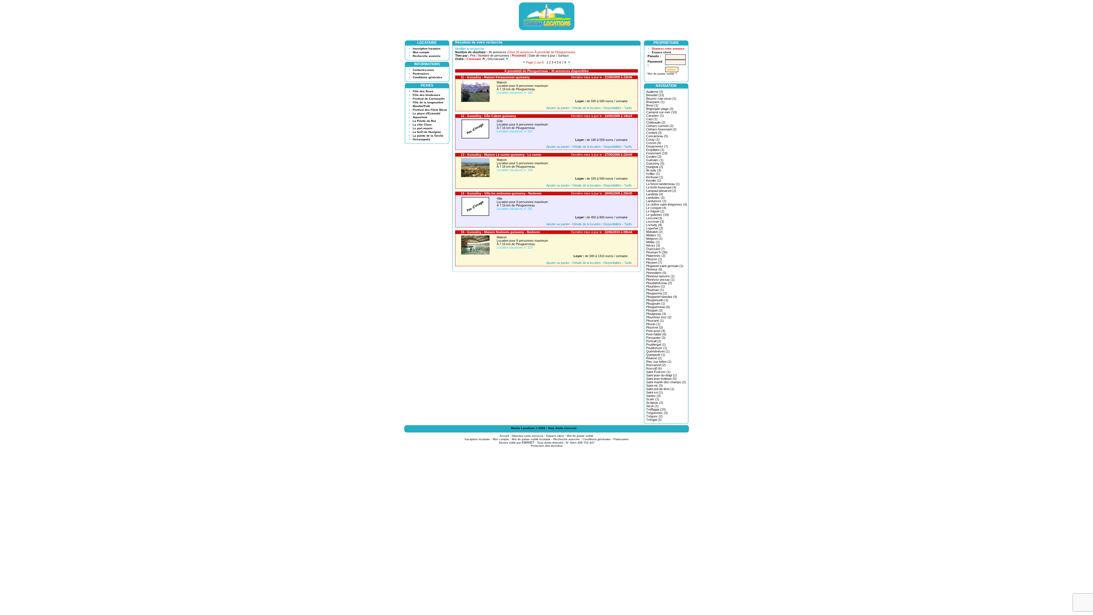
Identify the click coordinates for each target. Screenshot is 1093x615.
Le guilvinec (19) (657, 214)
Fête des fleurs (423, 91)
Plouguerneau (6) (658, 307)
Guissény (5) (655, 163)
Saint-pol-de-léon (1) (660, 389)
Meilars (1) (653, 235)
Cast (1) (652, 119)
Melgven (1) (654, 238)
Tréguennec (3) (657, 413)
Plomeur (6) (654, 269)
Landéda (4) (654, 194)
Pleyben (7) (654, 262)
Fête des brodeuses (426, 95)
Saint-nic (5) (654, 385)
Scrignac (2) (654, 402)
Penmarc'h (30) (656, 252)
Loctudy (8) (654, 225)
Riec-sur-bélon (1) (658, 361)
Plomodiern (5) (656, 272)
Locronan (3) (655, 221)
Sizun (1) (652, 406)
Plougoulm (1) (655, 303)
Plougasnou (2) (656, 293)
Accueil (504, 435)
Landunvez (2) (656, 201)
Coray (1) (653, 139)
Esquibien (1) (655, 149)
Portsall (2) (653, 341)
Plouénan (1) (655, 290)
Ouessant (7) (655, 249)
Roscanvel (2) (656, 365)
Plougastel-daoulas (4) (661, 296)
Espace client (661, 52)
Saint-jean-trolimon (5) (661, 378)
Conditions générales (427, 77)
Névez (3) (653, 245)
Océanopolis (421, 139)
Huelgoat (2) (654, 167)
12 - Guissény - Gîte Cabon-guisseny (488, 116)
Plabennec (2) (655, 255)
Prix (473, 55)
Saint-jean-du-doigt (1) (661, 375)
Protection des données (546, 445)
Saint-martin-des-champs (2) (666, 382)
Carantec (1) (655, 115)
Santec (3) (653, 395)
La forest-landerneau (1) (663, 184)
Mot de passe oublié (580, 435)
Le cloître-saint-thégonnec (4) (666, 204)
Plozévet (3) (654, 327)
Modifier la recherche (469, 48)
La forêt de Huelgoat (427, 132)
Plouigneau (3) (656, 313)
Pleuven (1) (654, 259)
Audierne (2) (654, 91)
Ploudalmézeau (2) (659, 283)
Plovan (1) (653, 324)
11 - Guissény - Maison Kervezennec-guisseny (495, 77)
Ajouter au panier (558, 108)
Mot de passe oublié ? (662, 73)
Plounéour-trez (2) (658, 317)
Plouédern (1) (655, 286)
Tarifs (628, 108)
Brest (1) (652, 105)
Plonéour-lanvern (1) (660, 276)
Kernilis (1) (653, 180)
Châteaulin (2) (655, 122)
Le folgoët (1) (655, 211)
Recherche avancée (427, 56)
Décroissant (496, 59)
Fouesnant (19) (656, 153)
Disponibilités (612, 108)
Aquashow (420, 117)
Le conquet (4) (656, 208)
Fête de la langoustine (428, 102)
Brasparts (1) (655, 102)
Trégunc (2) (654, 416)
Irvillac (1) (653, 173)
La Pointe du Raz (424, 120)
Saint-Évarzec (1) (658, 372)
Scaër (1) (652, 399)
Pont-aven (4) (655, 331)
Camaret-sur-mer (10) (661, 112)
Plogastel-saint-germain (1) (664, 266)
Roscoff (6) (654, 368)
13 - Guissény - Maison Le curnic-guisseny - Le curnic (501, 154)
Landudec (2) (655, 197)
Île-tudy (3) (653, 170)
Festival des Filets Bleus (430, 109)
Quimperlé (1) (655, 354)
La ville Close (422, 124)
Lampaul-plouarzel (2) (661, 190)
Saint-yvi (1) (654, 392)
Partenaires (421, 73)
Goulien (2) (653, 156)
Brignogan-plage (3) (659, 108)
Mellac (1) (653, 242)
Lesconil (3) (654, 218)
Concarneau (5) (657, 136)
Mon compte (421, 52)
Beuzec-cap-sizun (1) (661, 98)
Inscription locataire (427, 48)
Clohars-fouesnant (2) (661, 129)
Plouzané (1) (655, 320)
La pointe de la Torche (428, 135)
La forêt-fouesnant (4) (661, 187)
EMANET (528, 442)
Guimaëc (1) (654, 160)
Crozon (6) (653, 143)
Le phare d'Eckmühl (426, 113)
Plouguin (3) (654, 310)
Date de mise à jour (542, 55)
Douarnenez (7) (657, 146)
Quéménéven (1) (658, 351)
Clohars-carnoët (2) (659, 126)
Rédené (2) (654, 358)
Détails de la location (586, 108)
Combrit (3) (654, 132)
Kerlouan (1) (654, 177)
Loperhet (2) (654, 228)
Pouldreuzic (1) (656, 348)
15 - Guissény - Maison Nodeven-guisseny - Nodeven (500, 232)
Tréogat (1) (654, 419)
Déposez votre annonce (668, 48)
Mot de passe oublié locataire (531, 439)
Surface (563, 55)
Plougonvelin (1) (657, 300)
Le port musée (423, 128)
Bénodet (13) (655, 95)
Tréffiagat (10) (656, 409)
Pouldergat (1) (656, 344)
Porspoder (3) (655, 337)
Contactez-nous (423, 69)
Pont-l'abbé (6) (656, 334)
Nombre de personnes (493, 55)
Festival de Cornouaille (429, 98)
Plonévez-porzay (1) (660, 279)
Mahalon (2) (654, 231)
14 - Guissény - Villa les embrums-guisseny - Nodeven (501, 193)
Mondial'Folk (421, 106)
